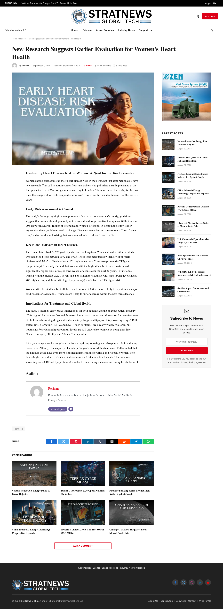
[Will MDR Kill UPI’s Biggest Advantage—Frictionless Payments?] (168, 275)
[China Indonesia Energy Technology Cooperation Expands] (34, 512)
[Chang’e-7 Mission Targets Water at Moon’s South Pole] (131, 512)
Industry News (126, 30)
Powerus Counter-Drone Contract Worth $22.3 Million (82, 531)
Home (14, 38)
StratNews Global (29, 601)
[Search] (212, 30)
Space (74, 30)
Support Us (210, 3)
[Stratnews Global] (111, 16)
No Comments (104, 65)
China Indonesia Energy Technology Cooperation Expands (31, 531)
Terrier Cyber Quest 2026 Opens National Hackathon (82, 492)
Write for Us (210, 16)
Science (87, 30)
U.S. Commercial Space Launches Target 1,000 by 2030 (193, 241)
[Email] (70, 409)
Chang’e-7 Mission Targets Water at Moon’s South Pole (128, 531)
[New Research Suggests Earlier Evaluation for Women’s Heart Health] (83, 119)
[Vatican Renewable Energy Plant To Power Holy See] (34, 473)
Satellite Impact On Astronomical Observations (193, 290)
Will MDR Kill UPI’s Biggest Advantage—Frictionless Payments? (194, 273)
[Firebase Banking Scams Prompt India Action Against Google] (131, 473)
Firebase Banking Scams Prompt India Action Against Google (129, 492)
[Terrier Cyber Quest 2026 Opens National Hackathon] (83, 473)
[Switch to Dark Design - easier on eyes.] (198, 16)
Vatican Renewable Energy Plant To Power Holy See (49, 3)
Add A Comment (83, 545)
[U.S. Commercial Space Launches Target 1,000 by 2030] (168, 242)
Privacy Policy (188, 362)
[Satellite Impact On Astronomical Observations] (168, 291)
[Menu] (216, 30)
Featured (18, 428)
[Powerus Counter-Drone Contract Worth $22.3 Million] (83, 512)
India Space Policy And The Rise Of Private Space (192, 257)
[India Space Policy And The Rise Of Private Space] (168, 259)
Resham (26, 65)
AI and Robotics (105, 30)
